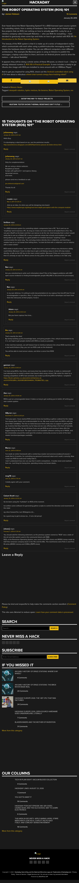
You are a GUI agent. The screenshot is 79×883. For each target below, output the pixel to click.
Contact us (17, 642)
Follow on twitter (7, 642)
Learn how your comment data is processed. (55, 612)
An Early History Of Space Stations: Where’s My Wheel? (36, 672)
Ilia (6, 330)
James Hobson (12, 14)
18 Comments (22, 827)
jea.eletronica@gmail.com (14, 184)
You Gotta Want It (23, 797)
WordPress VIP (43, 876)
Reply (6, 149)
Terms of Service (21, 874)
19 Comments (22, 801)
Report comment (70, 149)
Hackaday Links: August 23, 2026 (29, 788)
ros (72, 90)
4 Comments (22, 678)
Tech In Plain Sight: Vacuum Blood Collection (36, 780)
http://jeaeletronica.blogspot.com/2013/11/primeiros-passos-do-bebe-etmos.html (33, 145)
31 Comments (22, 726)
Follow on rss (14, 642)
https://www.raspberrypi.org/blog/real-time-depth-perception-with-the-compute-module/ (39, 207)
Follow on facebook (3, 642)
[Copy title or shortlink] (15, 18)
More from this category (12, 730)
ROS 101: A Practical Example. (38, 64)
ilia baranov (43, 90)
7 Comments (22, 718)
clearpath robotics (16, 90)
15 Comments (71, 14)
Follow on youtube (10, 642)
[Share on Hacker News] (9, 18)
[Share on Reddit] (12, 18)
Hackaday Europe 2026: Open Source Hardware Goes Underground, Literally (36, 712)
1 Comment (21, 793)
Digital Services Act (33, 874)
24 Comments (22, 704)
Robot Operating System (59, 90)
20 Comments (22, 691)
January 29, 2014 (70, 18)
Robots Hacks (16, 87)
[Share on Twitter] (6, 18)
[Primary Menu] (75, 2)
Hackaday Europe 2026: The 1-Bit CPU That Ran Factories (35, 699)
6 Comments (22, 814)
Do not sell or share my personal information (54, 874)
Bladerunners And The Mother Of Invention (35, 722)
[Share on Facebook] (3, 18)
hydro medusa (31, 90)
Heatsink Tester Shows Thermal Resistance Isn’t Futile (35, 104)
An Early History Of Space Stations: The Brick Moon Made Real (35, 686)
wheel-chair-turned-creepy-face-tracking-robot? (46, 74)
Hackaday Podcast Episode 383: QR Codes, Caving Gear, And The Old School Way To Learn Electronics (36, 808)
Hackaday (39, 2)
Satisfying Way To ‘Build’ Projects (36, 99)
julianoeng (8, 132)
